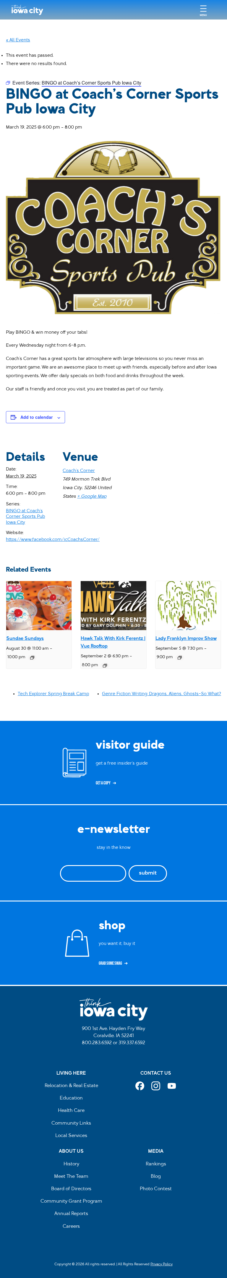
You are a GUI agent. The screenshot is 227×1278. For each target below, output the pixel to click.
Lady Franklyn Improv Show (186, 638)
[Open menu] (203, 10)
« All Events (18, 40)
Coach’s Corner (79, 470)
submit (148, 873)
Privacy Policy (161, 1264)
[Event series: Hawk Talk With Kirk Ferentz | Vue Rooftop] (105, 665)
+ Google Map (91, 496)
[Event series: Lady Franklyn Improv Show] (180, 657)
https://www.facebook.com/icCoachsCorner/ (53, 539)
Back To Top (219, 457)
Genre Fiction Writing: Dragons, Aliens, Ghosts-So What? (161, 694)
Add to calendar (36, 417)
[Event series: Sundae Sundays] (32, 657)
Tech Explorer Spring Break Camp (53, 694)
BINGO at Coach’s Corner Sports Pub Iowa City (25, 517)
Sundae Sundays (25, 638)
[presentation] (39, 605)
